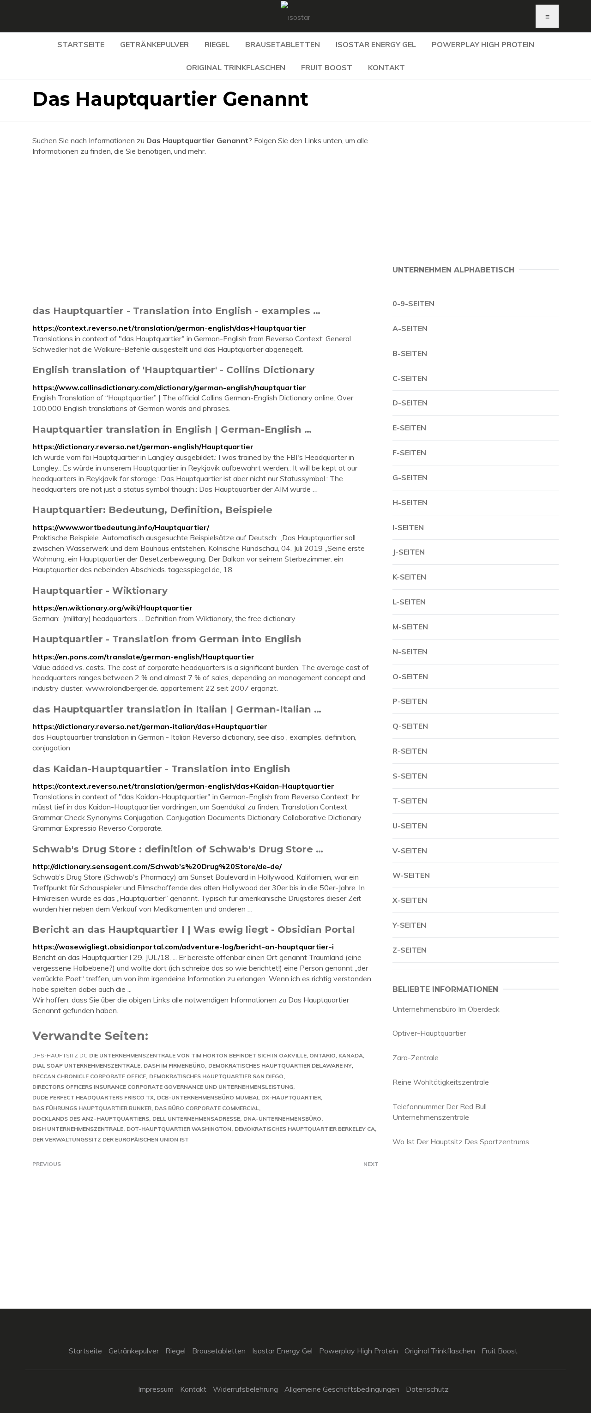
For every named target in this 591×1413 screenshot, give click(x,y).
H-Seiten (410, 502)
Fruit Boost (326, 67)
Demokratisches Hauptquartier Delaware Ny (280, 1065)
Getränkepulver (154, 44)
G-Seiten (410, 477)
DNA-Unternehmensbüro (282, 1118)
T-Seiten (409, 800)
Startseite (80, 44)
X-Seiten (409, 900)
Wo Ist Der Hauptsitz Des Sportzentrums (460, 1141)
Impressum (156, 1389)
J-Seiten (408, 551)
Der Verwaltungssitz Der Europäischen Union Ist (110, 1139)
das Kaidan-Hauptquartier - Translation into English (161, 768)
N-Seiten (410, 651)
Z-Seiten (409, 949)
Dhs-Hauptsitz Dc (59, 1055)
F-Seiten (409, 452)
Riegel (217, 44)
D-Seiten (410, 402)
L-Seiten (409, 601)
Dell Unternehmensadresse (196, 1118)
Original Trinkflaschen (235, 67)
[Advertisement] (205, 230)
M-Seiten (410, 626)
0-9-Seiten (413, 303)
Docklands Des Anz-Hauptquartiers (90, 1118)
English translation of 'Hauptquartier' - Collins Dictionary (173, 369)
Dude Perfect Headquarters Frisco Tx (93, 1097)
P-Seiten (409, 701)
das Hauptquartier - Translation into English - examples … (176, 310)
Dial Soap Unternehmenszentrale (86, 1065)
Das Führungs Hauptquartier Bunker (91, 1108)
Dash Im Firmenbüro (174, 1065)
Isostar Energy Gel (376, 44)
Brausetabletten (282, 44)
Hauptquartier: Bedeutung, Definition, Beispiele (152, 509)
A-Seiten (410, 328)
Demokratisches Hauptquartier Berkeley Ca (305, 1128)
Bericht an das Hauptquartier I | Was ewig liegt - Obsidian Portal (193, 929)
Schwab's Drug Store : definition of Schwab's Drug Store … (177, 849)
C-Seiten (409, 378)
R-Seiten (409, 750)
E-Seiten (409, 427)
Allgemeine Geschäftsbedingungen (341, 1389)
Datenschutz (427, 1389)
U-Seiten (409, 825)
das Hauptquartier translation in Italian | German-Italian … (176, 709)
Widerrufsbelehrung (245, 1389)
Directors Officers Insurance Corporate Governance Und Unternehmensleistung (162, 1086)
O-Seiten (410, 676)
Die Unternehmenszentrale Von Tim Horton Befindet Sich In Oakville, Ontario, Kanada (226, 1055)
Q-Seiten (410, 726)
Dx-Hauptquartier (291, 1097)
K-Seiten (409, 576)
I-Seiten (408, 527)
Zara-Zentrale (415, 1057)
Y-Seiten (409, 925)
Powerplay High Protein (483, 44)
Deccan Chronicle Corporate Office (89, 1076)
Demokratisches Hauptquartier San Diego (216, 1076)
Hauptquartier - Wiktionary (100, 590)
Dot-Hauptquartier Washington (179, 1128)
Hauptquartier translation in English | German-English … (172, 429)
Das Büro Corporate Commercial (207, 1108)
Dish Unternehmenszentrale (77, 1128)
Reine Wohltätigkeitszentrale (440, 1082)
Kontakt (386, 67)
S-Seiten (409, 775)
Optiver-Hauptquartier (429, 1033)
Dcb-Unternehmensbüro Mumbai (207, 1097)
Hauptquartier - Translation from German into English (167, 639)
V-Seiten (409, 850)
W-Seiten (411, 875)
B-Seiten (409, 353)
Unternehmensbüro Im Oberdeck (446, 1009)
